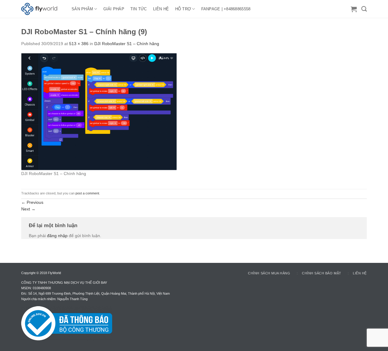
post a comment (87, 193)
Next (28, 209)
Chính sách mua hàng (269, 273)
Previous (32, 202)
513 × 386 (79, 43)
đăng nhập (57, 235)
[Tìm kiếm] (364, 9)
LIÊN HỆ (161, 9)
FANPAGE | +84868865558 (226, 9)
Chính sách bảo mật (321, 273)
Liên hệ (360, 273)
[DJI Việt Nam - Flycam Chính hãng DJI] (41, 9)
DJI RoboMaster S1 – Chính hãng (126, 43)
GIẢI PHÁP (113, 9)
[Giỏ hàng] (354, 9)
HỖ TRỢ (183, 9)
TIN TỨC (138, 9)
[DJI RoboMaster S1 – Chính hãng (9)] (99, 111)
